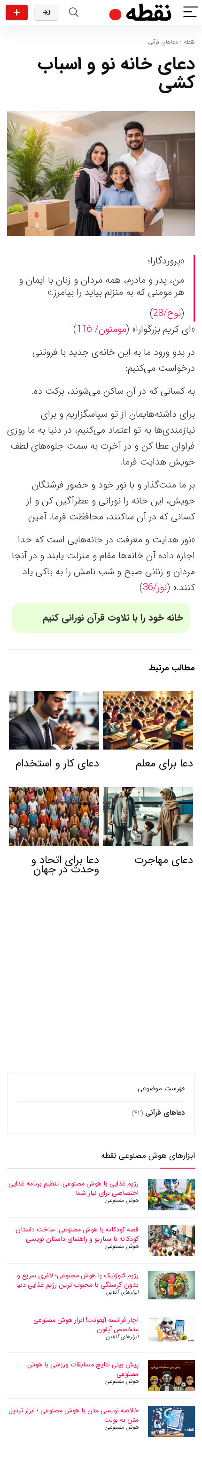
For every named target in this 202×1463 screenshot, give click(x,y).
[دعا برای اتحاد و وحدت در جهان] (54, 793)
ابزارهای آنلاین (122, 1292)
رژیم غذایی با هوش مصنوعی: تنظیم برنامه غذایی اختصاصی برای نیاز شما (73, 1188)
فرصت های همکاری (17, 12)
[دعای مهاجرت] (148, 793)
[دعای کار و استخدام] (54, 697)
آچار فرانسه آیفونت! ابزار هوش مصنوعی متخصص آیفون (86, 1325)
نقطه (189, 42)
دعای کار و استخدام (57, 763)
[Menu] (190, 12)
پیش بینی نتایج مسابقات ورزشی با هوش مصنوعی (83, 1369)
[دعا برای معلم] (148, 697)
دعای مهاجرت (163, 860)
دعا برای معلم (164, 763)
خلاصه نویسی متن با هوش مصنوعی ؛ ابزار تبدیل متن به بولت (73, 1415)
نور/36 (155, 587)
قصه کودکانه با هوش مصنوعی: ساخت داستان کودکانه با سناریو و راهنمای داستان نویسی (77, 1234)
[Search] (73, 12)
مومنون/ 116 (101, 329)
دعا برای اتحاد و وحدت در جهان (65, 865)
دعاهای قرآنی (163, 42)
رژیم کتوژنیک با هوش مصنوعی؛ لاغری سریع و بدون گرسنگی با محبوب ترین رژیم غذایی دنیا (77, 1280)
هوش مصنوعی (122, 1200)
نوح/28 (167, 313)
